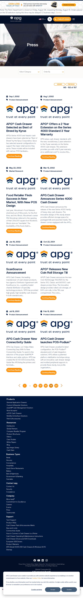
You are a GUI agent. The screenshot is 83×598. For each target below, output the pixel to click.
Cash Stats (10, 450)
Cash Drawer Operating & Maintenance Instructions (24, 536)
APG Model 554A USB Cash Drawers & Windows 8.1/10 (26, 547)
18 (46, 386)
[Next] (61, 386)
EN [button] (43, 19)
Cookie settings (36, 589)
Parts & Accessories (14, 419)
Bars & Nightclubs (12, 474)
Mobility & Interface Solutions (17, 416)
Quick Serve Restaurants (15, 468)
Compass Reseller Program (16, 431)
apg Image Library (13, 447)
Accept (53, 589)
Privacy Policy (22, 564)
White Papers (11, 442)
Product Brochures (13, 434)
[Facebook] (35, 560)
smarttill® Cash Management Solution (20, 408)
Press (8, 510)
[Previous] (19, 386)
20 (56, 386)
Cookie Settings (60, 564)
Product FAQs (11, 523)
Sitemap (9, 550)
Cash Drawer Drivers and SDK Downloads (21, 539)
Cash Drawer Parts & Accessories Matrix (20, 525)
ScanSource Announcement (16, 270)
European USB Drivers (14, 542)
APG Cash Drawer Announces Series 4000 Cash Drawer (56, 198)
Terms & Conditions (51, 564)
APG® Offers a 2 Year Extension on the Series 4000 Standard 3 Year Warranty (55, 129)
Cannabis (9, 479)
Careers (9, 504)
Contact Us (10, 486)
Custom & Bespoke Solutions (17, 405)
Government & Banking (14, 476)
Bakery (8, 471)
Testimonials (10, 513)
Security (9, 489)
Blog (8, 445)
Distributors (11, 426)
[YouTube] (38, 560)
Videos (9, 437)
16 (35, 386)
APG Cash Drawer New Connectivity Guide (21, 340)
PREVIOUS (71, 84)
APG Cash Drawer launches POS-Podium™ (55, 340)
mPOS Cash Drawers (14, 413)
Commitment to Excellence (16, 502)
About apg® (10, 499)
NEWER (59, 84)
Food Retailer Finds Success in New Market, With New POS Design (21, 200)
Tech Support (11, 520)
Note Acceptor (12, 410)
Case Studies (11, 439)
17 (40, 386)
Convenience (11, 463)
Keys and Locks (11, 528)
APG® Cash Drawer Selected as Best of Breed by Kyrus (19, 127)
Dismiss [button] (59, 12)
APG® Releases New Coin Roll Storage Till (54, 270)
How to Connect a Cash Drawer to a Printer (21, 533)
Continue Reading (14, 156)
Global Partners (12, 429)
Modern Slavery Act (40, 564)
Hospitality (10, 466)
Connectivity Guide (13, 531)
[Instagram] (47, 560)
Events (8, 507)
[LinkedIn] (43, 560)
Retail (8, 458)
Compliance (10, 492)
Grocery (9, 460)
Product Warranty (12, 544)
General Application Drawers (17, 402)
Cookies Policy (36, 578)
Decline (69, 589)
